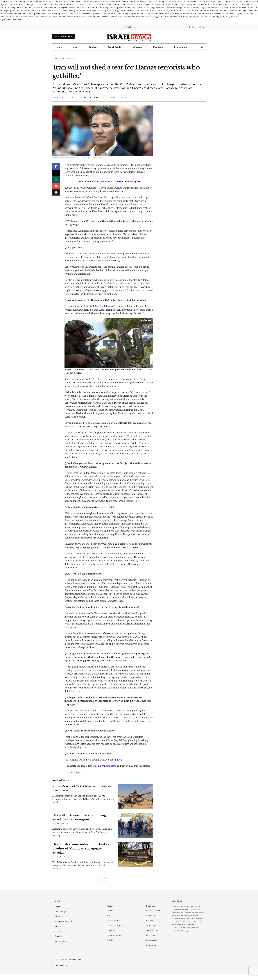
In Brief (110, 916)
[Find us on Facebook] (189, 27)
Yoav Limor (61, 97)
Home (59, 47)
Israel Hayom (75, 959)
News (74, 47)
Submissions (151, 940)
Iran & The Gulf (153, 911)
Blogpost (58, 916)
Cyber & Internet (114, 935)
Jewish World (113, 920)
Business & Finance (63, 921)
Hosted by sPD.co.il (60, 965)
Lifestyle (111, 930)
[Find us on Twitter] (193, 27)
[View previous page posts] (100, 879)
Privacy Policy (152, 935)
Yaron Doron (59, 824)
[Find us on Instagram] (196, 27)
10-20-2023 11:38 (91, 97)
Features (111, 906)
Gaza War (75, 772)
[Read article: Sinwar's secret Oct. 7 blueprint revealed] (135, 796)
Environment (60, 941)
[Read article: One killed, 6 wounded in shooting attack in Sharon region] (135, 825)
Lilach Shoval (60, 857)
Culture (57, 926)
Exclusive (58, 931)
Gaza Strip (151, 916)
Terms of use (152, 930)
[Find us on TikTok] (200, 27)
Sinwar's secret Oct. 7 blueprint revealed (83, 786)
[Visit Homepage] (129, 36)
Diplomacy (151, 906)
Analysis (58, 907)
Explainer (58, 936)
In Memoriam (180, 47)
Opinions (93, 47)
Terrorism (70, 59)
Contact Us (151, 945)
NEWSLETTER (64, 36)
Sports (110, 940)
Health (110, 911)
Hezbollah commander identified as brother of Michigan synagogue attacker (80, 848)
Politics (149, 920)
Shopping (150, 925)
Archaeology (60, 911)
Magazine (158, 47)
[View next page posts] (105, 879)
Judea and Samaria (115, 925)
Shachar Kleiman (61, 790)
